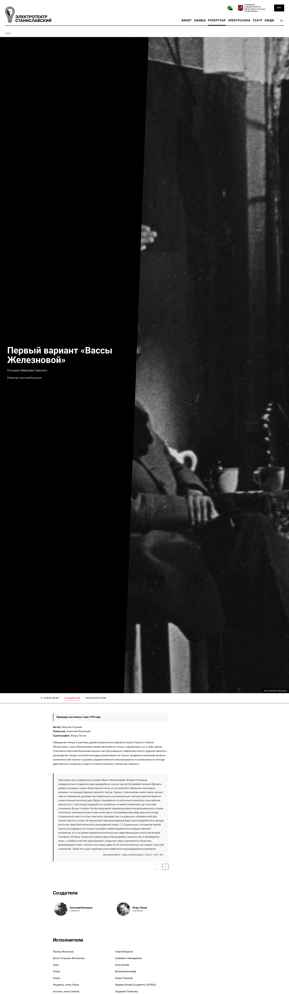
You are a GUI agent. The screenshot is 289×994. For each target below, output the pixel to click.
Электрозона (239, 20)
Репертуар (217, 20)
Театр (257, 20)
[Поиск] (281, 20)
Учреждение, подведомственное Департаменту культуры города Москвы (254, 8)
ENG (279, 8)
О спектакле (50, 698)
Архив (8, 33)
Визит (187, 20)
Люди (269, 20)
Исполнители (96, 698)
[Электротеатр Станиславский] (28, 14)
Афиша (200, 20)
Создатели (73, 698)
